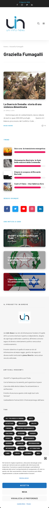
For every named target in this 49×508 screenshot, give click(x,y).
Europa (33, 433)
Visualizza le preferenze (24, 498)
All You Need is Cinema (15, 418)
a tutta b (9, 423)
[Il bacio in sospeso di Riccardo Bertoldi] (8, 175)
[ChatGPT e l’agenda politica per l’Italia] (24, 238)
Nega (24, 492)
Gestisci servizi (24, 478)
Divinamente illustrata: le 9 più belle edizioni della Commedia (27, 161)
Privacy (29, 504)
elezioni (21, 433)
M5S (38, 453)
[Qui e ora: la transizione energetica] (8, 151)
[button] (45, 458)
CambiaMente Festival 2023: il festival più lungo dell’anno (24, 400)
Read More (8, 126)
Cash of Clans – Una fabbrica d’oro (29, 184)
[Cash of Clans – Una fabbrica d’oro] (8, 187)
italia (22, 448)
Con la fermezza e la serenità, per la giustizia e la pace (23, 382)
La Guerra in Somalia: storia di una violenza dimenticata (23, 105)
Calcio (33, 423)
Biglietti (22, 423)
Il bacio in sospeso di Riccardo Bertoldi (27, 173)
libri (7, 453)
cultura (9, 433)
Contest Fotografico (25, 428)
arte (31, 418)
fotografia (29, 438)
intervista (10, 448)
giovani (9, 443)
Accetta (24, 485)
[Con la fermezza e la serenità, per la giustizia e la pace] (24, 260)
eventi (8, 438)
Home (6, 46)
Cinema (8, 428)
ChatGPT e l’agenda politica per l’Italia (17, 378)
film (18, 438)
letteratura (35, 448)
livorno (28, 453)
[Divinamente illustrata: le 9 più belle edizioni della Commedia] (8, 163)
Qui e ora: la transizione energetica (29, 148)
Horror (20, 443)
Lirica (17, 453)
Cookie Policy (21, 504)
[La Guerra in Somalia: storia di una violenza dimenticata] (24, 85)
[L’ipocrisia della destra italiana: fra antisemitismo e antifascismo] (24, 282)
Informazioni (34, 443)
